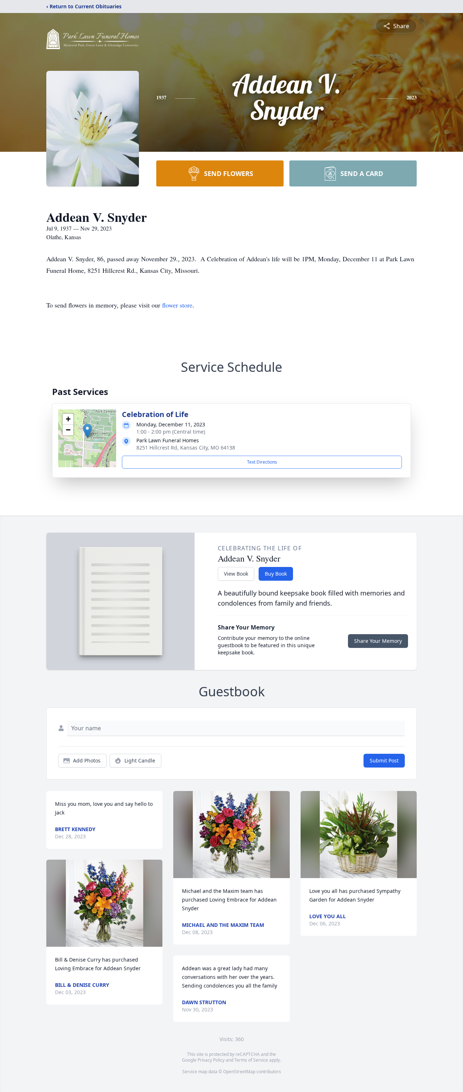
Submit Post (384, 760)
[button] (87, 431)
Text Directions (262, 462)
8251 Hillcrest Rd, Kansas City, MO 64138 (185, 447)
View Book (236, 573)
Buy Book (276, 573)
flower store (177, 305)
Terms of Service (251, 1060)
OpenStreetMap (239, 1072)
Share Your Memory (378, 640)
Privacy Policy (211, 1060)
